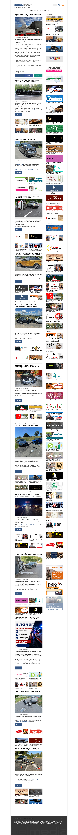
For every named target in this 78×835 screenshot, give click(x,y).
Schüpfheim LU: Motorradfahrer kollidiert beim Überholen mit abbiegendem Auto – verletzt (28, 254)
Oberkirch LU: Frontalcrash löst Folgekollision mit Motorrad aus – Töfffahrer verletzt (28, 305)
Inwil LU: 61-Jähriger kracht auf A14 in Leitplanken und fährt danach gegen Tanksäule (28, 553)
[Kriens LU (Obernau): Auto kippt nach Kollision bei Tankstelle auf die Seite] (28, 208)
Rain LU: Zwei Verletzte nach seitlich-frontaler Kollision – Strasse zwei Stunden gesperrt (28, 424)
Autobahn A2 (20, 164)
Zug (42, 10)
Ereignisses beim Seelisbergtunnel (28, 524)
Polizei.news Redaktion (24, 37)
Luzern (40, 10)
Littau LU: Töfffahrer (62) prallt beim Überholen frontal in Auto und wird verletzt (28, 692)
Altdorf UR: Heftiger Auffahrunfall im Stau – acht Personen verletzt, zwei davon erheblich (28, 495)
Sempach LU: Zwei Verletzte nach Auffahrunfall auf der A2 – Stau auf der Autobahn (28, 138)
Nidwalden (36, 10)
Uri (48, 10)
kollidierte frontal (36, 109)
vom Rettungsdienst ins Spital (23, 721)
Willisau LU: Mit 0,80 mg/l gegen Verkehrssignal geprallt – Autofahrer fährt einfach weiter (27, 366)
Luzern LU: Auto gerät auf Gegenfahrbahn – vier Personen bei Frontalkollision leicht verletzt (27, 81)
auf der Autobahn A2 (26, 521)
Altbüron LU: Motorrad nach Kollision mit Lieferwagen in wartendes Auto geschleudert (28, 749)
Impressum (17, 818)
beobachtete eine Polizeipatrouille (22, 392)
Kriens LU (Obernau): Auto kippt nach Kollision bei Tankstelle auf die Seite (28, 196)
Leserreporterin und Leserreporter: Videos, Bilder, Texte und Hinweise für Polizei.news (27, 618)
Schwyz (45, 10)
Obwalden (31, 10)
